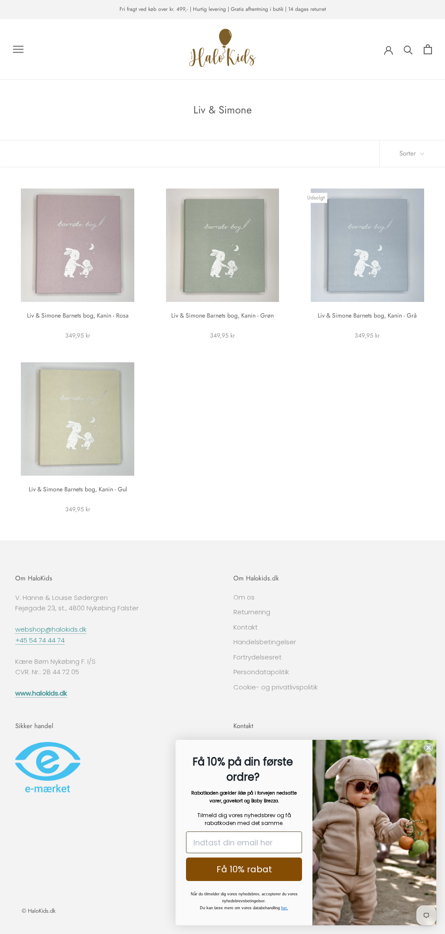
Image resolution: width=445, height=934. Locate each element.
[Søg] (408, 49)
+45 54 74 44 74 (40, 640)
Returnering (251, 611)
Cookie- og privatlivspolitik (275, 687)
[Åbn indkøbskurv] (428, 49)
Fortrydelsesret (257, 657)
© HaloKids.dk (39, 911)
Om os (244, 597)
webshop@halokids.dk (50, 629)
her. (284, 908)
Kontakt (245, 627)
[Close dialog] (428, 747)
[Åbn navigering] (18, 49)
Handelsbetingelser (264, 641)
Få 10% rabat (244, 869)
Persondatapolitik (261, 671)
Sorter (408, 153)
